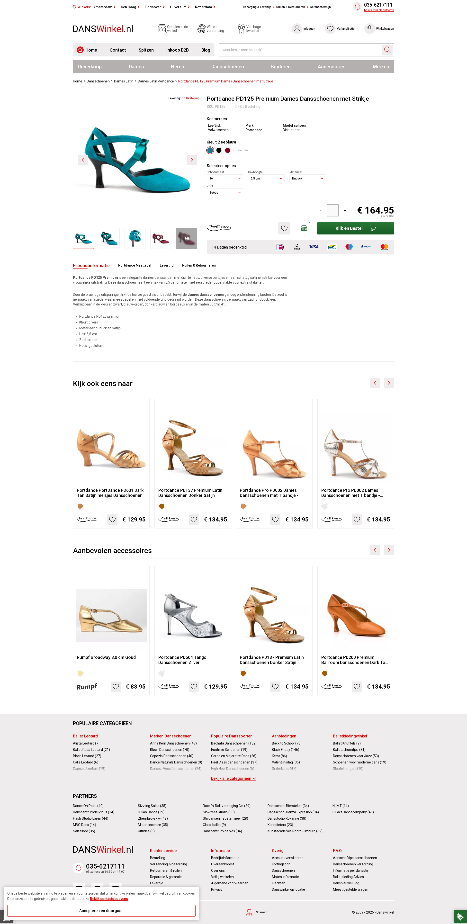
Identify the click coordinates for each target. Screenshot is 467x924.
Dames (136, 67)
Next (389, 383)
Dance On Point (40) (88, 806)
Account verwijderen (288, 858)
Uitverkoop (90, 67)
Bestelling (157, 858)
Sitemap (261, 912)
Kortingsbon (281, 864)
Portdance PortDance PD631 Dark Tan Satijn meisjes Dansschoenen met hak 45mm (110, 493)
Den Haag (128, 7)
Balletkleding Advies (348, 877)
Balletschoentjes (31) (349, 750)
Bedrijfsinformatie (225, 858)
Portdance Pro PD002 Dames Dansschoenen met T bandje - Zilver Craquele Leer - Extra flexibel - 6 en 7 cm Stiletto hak (351, 493)
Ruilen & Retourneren (290, 7)
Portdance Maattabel (134, 265)
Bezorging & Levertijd (257, 7)
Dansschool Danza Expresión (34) (293, 812)
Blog (205, 50)
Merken (381, 67)
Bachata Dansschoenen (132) (234, 743)
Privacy (216, 889)
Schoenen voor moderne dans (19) (359, 762)
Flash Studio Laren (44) (90, 818)
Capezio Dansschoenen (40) (171, 756)
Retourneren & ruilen (166, 870)
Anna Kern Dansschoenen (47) (173, 743)
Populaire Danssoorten (231, 736)
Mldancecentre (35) (153, 825)
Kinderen (281, 67)
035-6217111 (378, 5)
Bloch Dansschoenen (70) (169, 750)
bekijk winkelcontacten (379, 10)
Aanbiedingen (284, 736)
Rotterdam (203, 7)
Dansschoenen (227, 67)
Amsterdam (102, 7)
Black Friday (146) (285, 750)
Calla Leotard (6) (85, 762)
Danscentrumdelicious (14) (93, 812)
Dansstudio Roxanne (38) (287, 818)
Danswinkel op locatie (288, 889)
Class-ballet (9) (214, 825)
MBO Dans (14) (84, 825)
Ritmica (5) (146, 831)
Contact (118, 50)
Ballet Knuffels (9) (347, 743)
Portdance (253, 130)
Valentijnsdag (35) (286, 762)
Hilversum (178, 7)
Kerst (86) (279, 756)
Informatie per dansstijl (350, 870)
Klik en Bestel (349, 228)
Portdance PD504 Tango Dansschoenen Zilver (182, 660)
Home (91, 50)
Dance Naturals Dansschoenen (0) (176, 762)
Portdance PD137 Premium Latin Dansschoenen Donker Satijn (190, 493)
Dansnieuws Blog (346, 883)
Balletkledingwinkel (350, 736)
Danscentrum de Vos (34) (222, 831)
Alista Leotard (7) (86, 743)
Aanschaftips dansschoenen (355, 858)
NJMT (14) (340, 806)
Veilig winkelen (222, 877)
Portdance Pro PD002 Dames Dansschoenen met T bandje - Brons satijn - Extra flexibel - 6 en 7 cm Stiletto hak (274, 493)
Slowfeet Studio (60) (219, 812)
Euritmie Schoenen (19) (229, 750)
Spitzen (146, 50)
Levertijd (167, 265)
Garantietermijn (320, 7)
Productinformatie (91, 265)
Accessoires (332, 67)
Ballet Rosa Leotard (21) (91, 750)
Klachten (278, 883)
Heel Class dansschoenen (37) (234, 762)
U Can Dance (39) (151, 812)
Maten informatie (285, 877)
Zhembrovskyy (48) (153, 818)
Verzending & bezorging (168, 864)
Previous (375, 383)
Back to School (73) (287, 743)
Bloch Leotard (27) (87, 756)
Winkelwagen (385, 28)
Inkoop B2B (177, 50)
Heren (177, 67)
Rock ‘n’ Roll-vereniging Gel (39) (227, 806)
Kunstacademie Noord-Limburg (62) (295, 831)
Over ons (218, 870)
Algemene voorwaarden (229, 883)
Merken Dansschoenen (170, 736)
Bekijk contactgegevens (109, 899)
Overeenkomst (222, 864)
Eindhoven (153, 7)
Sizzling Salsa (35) (152, 806)
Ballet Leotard (85, 736)
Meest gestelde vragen (350, 889)
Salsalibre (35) (84, 831)
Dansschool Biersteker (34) (288, 806)
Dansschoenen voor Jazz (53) (356, 756)
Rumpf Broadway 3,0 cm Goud (106, 657)
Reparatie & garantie (166, 877)
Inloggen (309, 28)
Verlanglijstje (346, 28)
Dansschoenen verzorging (353, 864)
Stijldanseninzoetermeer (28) (225, 818)
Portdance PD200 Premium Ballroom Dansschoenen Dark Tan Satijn (354, 660)
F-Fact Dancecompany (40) (353, 812)
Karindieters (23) (280, 825)
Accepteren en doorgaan (101, 910)
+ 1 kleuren (240, 150)
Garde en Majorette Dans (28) (233, 756)
